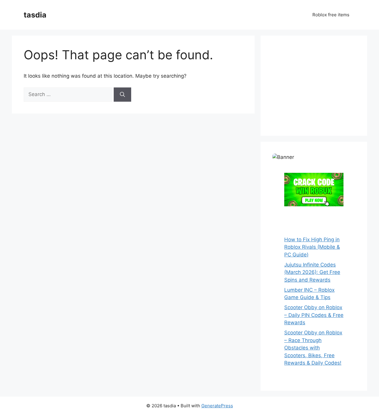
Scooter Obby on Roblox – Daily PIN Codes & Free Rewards (313, 314)
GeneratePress (217, 405)
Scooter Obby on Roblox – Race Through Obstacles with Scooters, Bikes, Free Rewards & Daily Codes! (313, 348)
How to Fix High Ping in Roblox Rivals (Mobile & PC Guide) (312, 247)
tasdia (35, 14)
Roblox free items (330, 14)
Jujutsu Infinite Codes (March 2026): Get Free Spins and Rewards (312, 272)
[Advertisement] (316, 84)
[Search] (122, 94)
